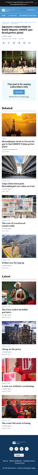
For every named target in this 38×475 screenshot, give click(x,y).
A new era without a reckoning (18, 386)
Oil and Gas (12, 15)
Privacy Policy (20, 463)
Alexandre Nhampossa (10, 149)
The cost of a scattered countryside (13, 224)
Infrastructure (17, 22)
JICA (34, 22)
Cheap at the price (11, 349)
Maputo (6, 23)
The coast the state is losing (16, 423)
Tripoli (33, 468)
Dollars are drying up (13, 263)
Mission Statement (16, 461)
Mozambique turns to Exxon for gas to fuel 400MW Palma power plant (18, 144)
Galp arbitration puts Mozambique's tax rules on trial (18, 185)
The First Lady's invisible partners (15, 311)
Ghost (28, 468)
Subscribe (31, 10)
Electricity (6, 22)
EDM (26, 22)
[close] (35, 3)
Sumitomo (14, 23)
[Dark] (22, 10)
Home (4, 15)
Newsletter (6, 181)
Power (4, 138)
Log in (27, 97)
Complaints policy (29, 461)
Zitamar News (6, 36)
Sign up (5, 461)
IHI (30, 22)
